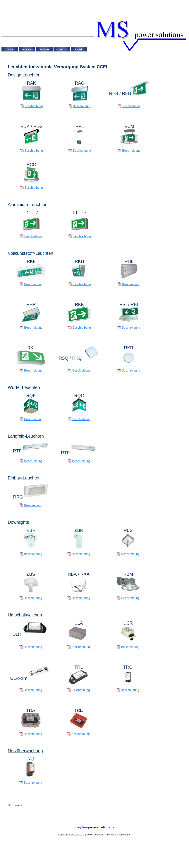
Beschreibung (34, 106)
